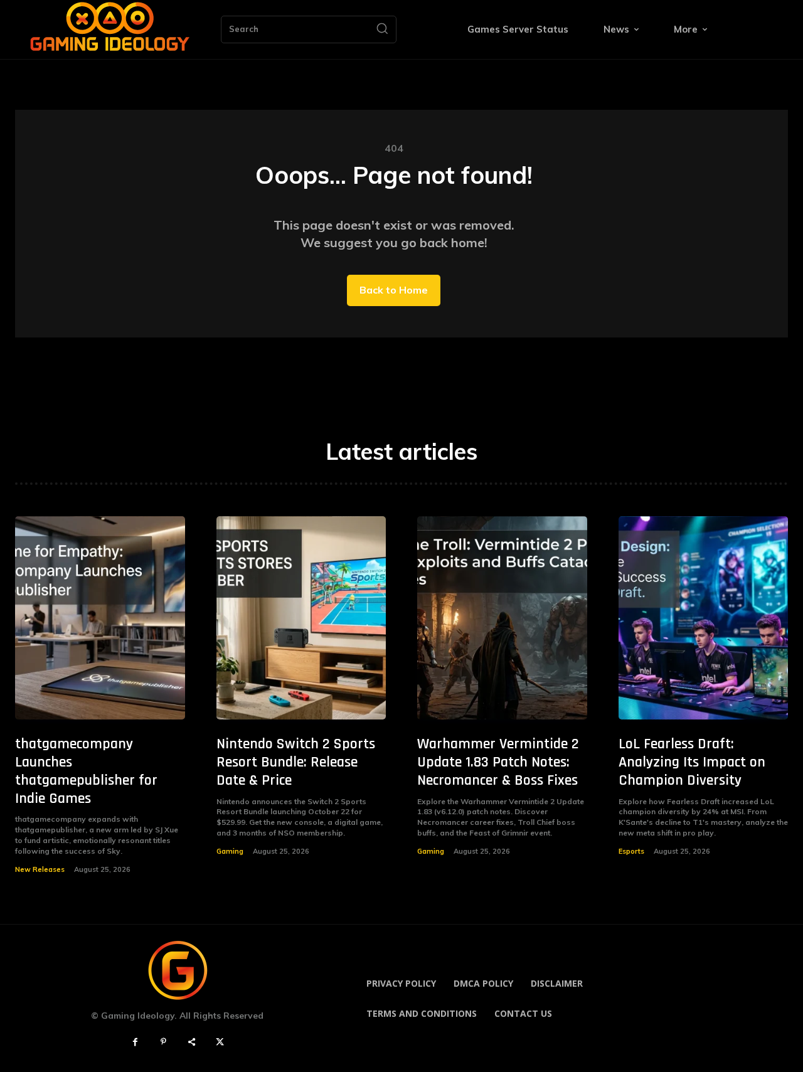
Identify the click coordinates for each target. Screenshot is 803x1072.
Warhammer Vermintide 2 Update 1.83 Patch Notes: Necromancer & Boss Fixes (498, 762)
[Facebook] (135, 1042)
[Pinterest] (163, 1042)
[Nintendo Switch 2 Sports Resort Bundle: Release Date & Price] (301, 618)
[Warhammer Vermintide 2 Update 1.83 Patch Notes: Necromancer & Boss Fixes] (502, 618)
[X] (220, 1042)
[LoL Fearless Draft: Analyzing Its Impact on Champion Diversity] (704, 618)
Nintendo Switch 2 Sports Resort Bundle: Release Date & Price (295, 762)
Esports (631, 851)
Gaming (229, 851)
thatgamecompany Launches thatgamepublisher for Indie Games (86, 771)
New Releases (40, 869)
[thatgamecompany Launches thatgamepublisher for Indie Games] (100, 618)
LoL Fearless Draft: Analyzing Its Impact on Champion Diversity (692, 762)
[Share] (192, 1042)
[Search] (382, 29)
